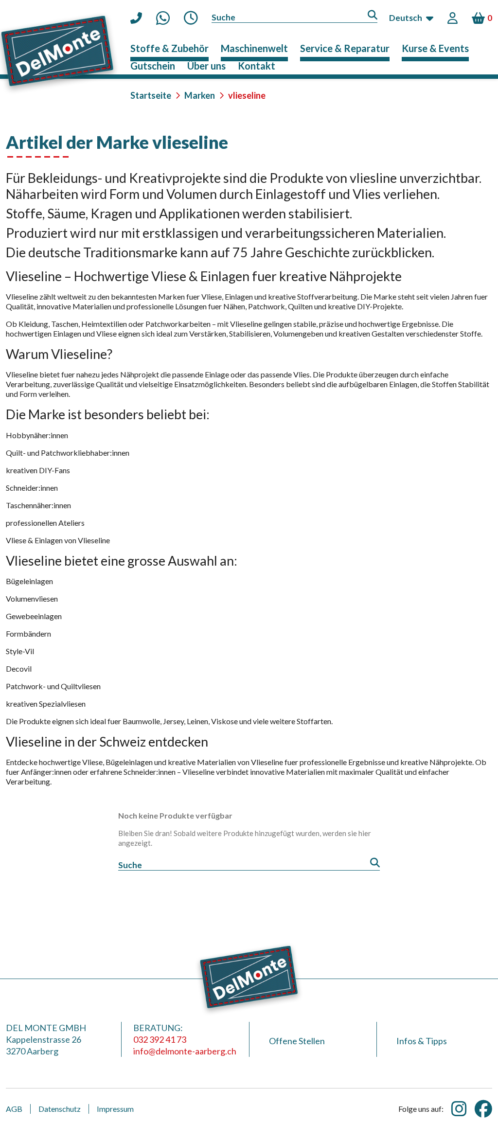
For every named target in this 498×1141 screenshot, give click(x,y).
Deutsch (405, 18)
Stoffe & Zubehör (169, 48)
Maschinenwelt (254, 48)
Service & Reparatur (345, 48)
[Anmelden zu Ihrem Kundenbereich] (453, 18)
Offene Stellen (297, 1040)
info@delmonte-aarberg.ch (184, 1051)
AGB (14, 1108)
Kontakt (256, 65)
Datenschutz (59, 1108)
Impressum (115, 1108)
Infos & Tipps (421, 1040)
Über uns (206, 65)
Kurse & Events (435, 48)
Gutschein (152, 65)
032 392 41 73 (159, 1039)
